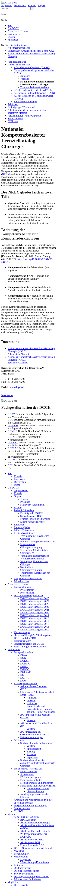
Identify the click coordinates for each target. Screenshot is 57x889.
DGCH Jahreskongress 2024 (34, 601)
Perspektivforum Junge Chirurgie (24, 115)
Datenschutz (20, 5)
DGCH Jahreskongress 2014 (34, 629)
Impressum (6, 5)
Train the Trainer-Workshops (34, 87)
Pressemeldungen (22, 587)
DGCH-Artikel (21, 885)
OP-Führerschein (22, 868)
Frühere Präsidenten (24, 530)
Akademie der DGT (30, 842)
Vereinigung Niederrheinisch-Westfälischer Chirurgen (35, 557)
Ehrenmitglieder (22, 527)
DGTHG (12, 459)
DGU (11, 465)
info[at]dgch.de (17, 387)
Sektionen (13, 104)
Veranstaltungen (22, 632)
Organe (17, 496)
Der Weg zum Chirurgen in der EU (31, 876)
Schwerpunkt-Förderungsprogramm (31, 775)
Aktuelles (31, 754)
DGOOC (13, 442)
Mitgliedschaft (21, 490)
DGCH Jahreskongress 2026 (28, 595)
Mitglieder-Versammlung (32, 504)
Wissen (11, 36)
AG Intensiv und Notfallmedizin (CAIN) (34, 93)
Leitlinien (18, 865)
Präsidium (25, 501)
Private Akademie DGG (32, 845)
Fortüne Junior (21, 853)
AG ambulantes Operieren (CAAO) (32, 67)
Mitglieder (13, 39)
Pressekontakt (27, 589)
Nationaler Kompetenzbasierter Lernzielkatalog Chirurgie (39, 706)
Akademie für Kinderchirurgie (35, 831)
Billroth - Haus (21, 581)
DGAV (12, 414)
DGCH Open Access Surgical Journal (33, 848)
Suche (17, 484)
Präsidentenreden (22, 641)
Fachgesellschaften (17, 61)
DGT (11, 454)
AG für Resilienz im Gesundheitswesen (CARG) (34, 733)
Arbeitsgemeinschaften (19, 48)
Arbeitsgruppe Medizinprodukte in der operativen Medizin (27, 111)
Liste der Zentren (35, 791)
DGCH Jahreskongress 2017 (34, 621)
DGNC (12, 437)
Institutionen (14, 34)
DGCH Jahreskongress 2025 (34, 598)
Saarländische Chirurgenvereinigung (31, 568)
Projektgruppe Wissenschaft (21, 107)
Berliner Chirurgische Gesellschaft (37, 541)
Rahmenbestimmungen (25, 101)
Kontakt (32, 5)
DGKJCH (13, 425)
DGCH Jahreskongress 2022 (34, 606)
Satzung (18, 507)
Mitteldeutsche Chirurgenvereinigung (31, 546)
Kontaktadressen (28, 771)
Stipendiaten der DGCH (32, 516)
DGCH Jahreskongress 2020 (34, 612)
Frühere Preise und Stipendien (35, 519)
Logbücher (25, 859)
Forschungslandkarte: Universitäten (38, 785)
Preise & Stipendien (24, 510)
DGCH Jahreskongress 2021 (34, 609)
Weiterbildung (21, 856)
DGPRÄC (13, 448)
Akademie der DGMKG (32, 839)
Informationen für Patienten (27, 879)
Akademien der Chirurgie (26, 817)
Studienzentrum (15, 118)
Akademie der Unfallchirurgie (35, 822)
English (41, 5)
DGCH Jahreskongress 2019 (34, 615)
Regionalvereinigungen (25, 533)
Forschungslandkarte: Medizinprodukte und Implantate (36, 781)
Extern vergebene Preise (32, 521)
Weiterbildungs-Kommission (34, 862)
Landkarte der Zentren (38, 788)
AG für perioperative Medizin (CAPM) (33, 90)
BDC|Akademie (28, 819)
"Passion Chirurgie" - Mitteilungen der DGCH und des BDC (33, 636)
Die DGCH (13, 28)
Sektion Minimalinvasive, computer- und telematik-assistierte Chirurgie (37, 763)
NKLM (6, 174)
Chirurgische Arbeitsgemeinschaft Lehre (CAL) (31, 50)
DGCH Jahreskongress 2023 (34, 604)
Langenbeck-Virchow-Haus (28, 578)
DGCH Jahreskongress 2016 (34, 624)
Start (10, 25)
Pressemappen (27, 592)
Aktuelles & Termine (18, 31)
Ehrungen (19, 524)
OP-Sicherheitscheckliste (26, 870)
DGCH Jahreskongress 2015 (34, 626)
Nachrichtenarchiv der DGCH (29, 643)
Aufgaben (25, 76)
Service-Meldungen (24, 873)
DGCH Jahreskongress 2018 (34, 618)
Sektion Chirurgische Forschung (36, 743)
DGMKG (13, 431)
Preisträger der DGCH (31, 513)
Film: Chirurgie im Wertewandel (30, 646)
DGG (11, 419)
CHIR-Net (13, 121)
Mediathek (19, 851)
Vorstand (24, 78)
